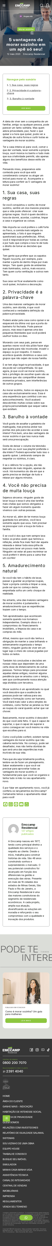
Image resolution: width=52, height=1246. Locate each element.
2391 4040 (13, 1071)
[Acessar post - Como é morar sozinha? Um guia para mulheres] (26, 1000)
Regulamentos (12, 1201)
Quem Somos (11, 1122)
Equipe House (11, 1148)
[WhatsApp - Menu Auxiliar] (26, 1217)
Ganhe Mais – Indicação (18, 1106)
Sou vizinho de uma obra (18, 1143)
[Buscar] (42, 5)
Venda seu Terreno (15, 1206)
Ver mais (26, 108)
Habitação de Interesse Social (22, 1112)
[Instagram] (37, 1050)
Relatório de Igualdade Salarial (23, 1133)
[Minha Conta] (47, 5)
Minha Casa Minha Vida (17, 1170)
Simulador (9, 1164)
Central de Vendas (15, 1185)
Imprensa (9, 1196)
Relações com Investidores (20, 1127)
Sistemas (8, 1138)
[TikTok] (48, 1050)
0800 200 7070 (14, 1063)
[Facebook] (31, 1050)
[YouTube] (42, 1049)
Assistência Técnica (15, 1175)
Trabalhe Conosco (15, 1154)
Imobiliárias (10, 1191)
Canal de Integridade (16, 1180)
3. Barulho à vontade (22, 98)
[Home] (22, 5)
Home (6, 1096)
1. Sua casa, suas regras (23, 85)
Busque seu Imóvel (15, 1159)
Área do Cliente (13, 1101)
